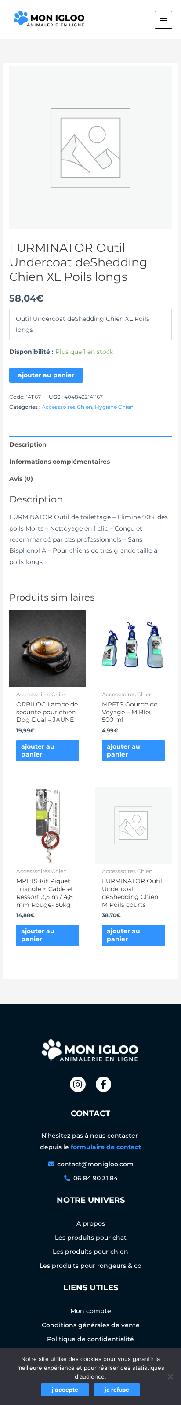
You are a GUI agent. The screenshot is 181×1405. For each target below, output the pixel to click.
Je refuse (117, 1389)
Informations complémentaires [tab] (59, 461)
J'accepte (65, 1389)
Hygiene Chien (114, 407)
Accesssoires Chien (67, 407)
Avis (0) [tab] (21, 478)
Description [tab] (28, 444)
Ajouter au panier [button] (37, 750)
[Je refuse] (170, 1376)
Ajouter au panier (46, 375)
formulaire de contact (106, 1147)
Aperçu (48, 680)
